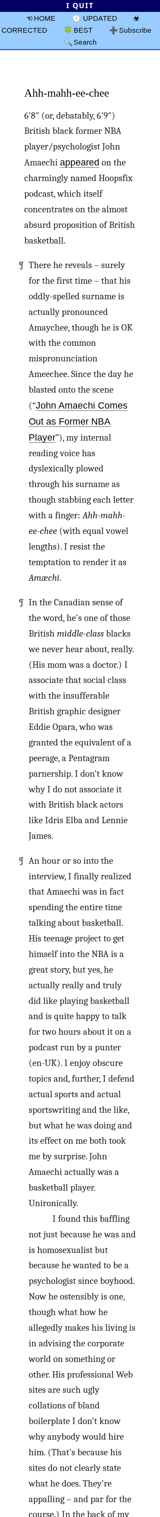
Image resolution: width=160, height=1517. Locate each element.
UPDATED (100, 18)
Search (85, 42)
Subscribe (135, 30)
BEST (83, 30)
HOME (44, 18)
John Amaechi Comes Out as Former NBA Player (78, 421)
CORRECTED (24, 30)
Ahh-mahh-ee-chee (66, 93)
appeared (79, 162)
